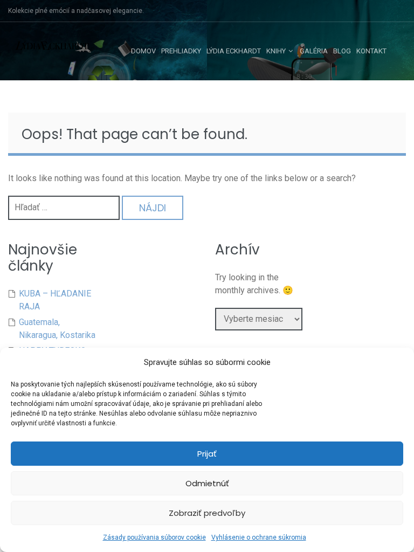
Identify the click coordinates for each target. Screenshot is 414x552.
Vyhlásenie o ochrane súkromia (258, 537)
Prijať (207, 453)
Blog (342, 51)
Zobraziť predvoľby (207, 513)
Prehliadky (181, 51)
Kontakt (371, 51)
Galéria (314, 51)
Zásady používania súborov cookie (154, 537)
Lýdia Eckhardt (233, 51)
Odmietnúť (207, 483)
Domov (143, 51)
